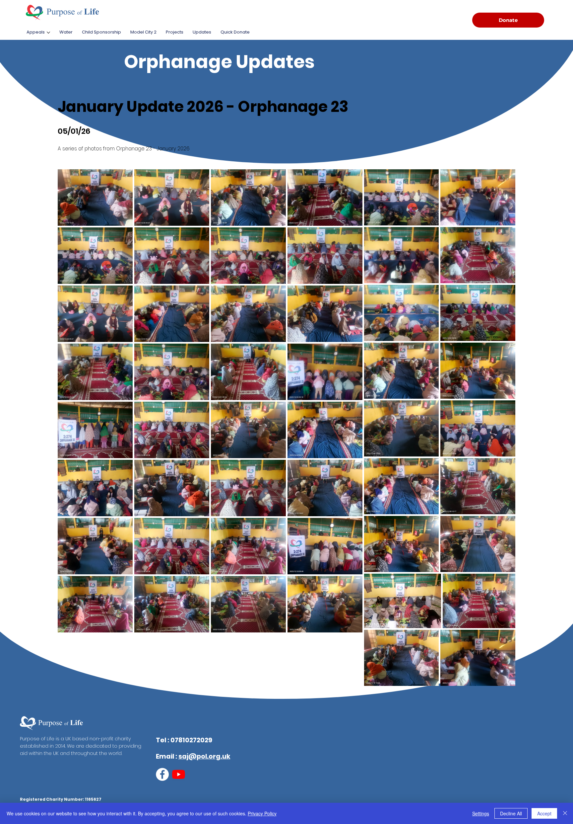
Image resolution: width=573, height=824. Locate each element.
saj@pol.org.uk (204, 756)
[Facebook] (162, 774)
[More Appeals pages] (48, 32)
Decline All (511, 813)
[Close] (565, 813)
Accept (544, 813)
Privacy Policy (262, 813)
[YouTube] (178, 774)
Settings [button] (480, 813)
